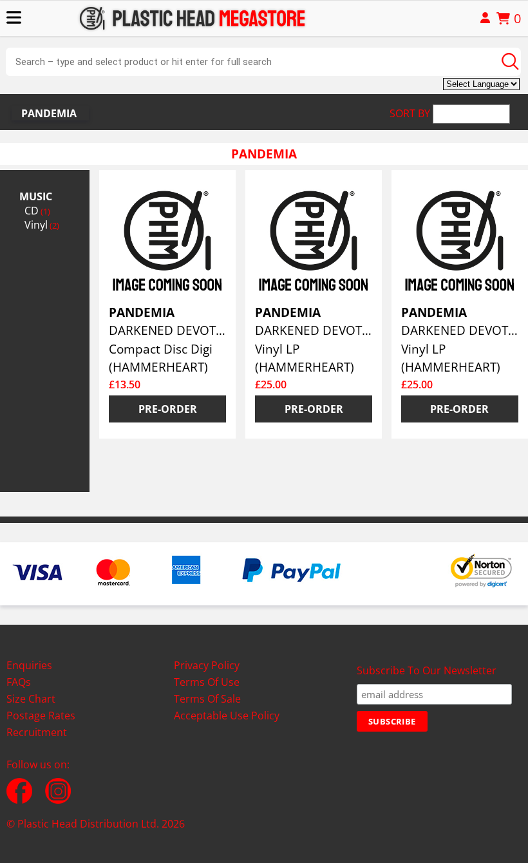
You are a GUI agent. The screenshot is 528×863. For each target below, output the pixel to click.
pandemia (49, 113)
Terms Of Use (207, 682)
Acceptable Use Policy (226, 715)
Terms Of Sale (207, 699)
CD (37, 211)
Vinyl (41, 225)
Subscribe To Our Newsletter (426, 670)
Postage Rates (40, 715)
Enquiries (29, 665)
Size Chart (30, 699)
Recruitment (36, 732)
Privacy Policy (207, 665)
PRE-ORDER (167, 409)
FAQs (18, 682)
